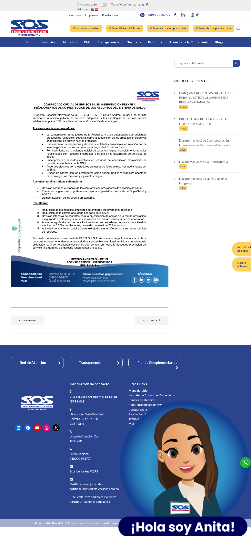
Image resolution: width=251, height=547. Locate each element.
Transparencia (90, 362)
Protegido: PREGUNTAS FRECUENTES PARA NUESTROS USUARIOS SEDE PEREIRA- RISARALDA (206, 97)
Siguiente (150, 320)
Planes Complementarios (157, 362)
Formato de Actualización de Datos (152, 395)
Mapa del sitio (138, 390)
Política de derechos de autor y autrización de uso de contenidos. (105, 523)
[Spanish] (96, 9)
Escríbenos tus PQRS (84, 471)
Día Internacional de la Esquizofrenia (203, 162)
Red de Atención (33, 362)
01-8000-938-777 (158, 15)
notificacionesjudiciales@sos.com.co (94, 489)
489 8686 (76, 441)
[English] (92, 9)
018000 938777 (80, 458)
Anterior (29, 320)
